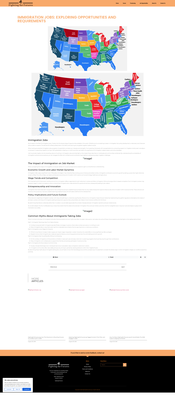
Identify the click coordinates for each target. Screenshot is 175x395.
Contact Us (162, 3)
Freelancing (133, 3)
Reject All (18, 389)
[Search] (124, 364)
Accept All (26, 389)
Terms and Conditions (87, 369)
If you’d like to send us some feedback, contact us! (87, 353)
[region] (18, 385)
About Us (154, 3)
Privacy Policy (87, 366)
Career (124, 3)
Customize (9, 389)
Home (117, 3)
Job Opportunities (144, 3)
